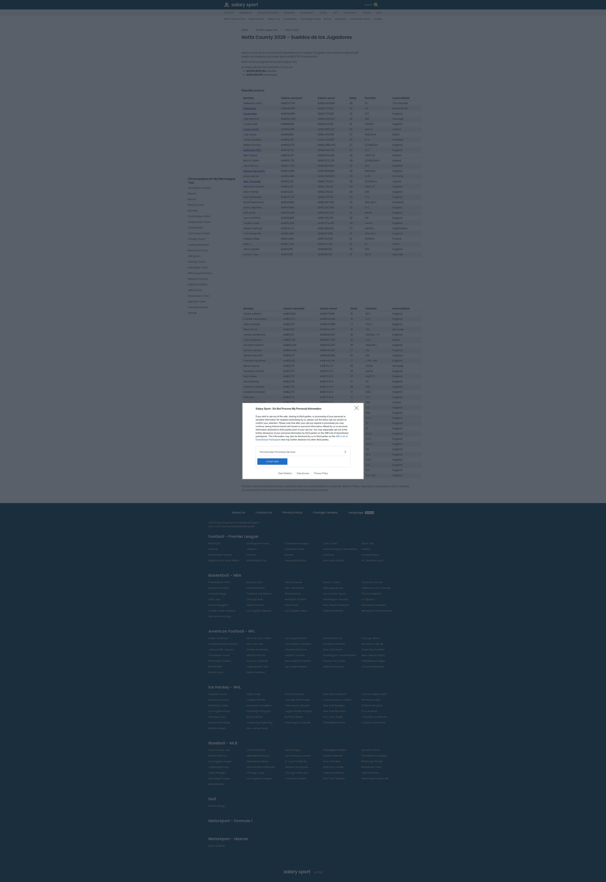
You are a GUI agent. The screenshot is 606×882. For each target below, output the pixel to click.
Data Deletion (285, 473)
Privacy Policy (321, 473)
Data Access (303, 473)
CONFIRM (272, 461)
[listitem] (303, 451)
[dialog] (303, 441)
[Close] (358, 409)
